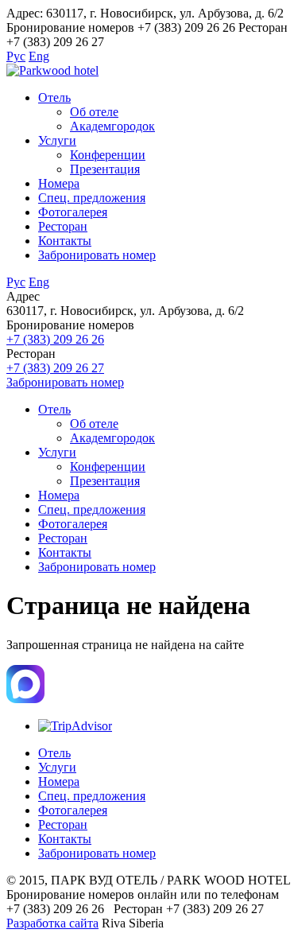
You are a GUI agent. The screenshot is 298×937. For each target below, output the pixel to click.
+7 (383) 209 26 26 (55, 339)
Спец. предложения (91, 197)
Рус (15, 56)
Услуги (57, 140)
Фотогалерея (72, 212)
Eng (39, 56)
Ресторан (62, 226)
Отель (54, 97)
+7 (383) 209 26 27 (55, 368)
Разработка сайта (52, 923)
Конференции (107, 154)
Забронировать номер (97, 255)
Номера (58, 183)
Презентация (105, 169)
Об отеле (94, 112)
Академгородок (112, 126)
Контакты (64, 240)
